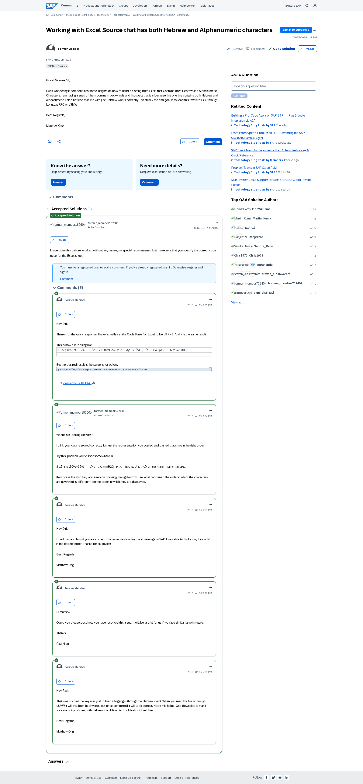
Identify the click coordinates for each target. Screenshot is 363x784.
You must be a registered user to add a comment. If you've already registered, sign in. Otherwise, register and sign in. (131, 270)
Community (69, 5)
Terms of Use (94, 777)
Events (171, 5)
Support (166, 777)
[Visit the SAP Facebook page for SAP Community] (266, 777)
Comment (213, 141)
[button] (301, 49)
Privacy (78, 777)
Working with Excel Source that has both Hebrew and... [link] (161, 15)
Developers (140, 5)
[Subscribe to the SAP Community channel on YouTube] (280, 777)
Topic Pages (206, 5)
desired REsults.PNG (77, 383)
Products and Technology (98, 5)
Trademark (150, 777)
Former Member (68, 48)
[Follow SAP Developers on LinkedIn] (286, 777)
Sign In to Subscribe (296, 29)
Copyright (111, 777)
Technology (103, 15)
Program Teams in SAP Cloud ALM (254, 167)
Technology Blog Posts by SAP (254, 125)
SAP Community (54, 15)
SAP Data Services (57, 66)
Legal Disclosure (130, 777)
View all (236, 302)
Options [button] (314, 30)
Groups (123, 5)
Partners (157, 5)
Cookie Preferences (187, 777)
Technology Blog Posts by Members (258, 160)
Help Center (187, 5)
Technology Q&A (121, 15)
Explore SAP (293, 5)
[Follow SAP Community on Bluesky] (273, 777)
